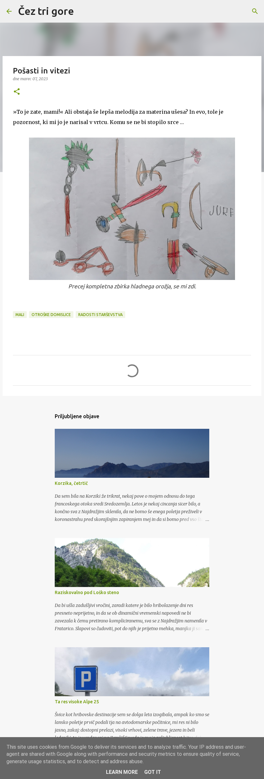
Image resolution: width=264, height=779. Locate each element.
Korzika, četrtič (71, 483)
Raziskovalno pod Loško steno (87, 592)
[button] (17, 92)
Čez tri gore (46, 11)
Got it (152, 772)
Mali (19, 315)
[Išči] (83, 11)
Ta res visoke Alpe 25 (77, 701)
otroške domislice (51, 315)
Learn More (122, 772)
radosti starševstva (100, 315)
